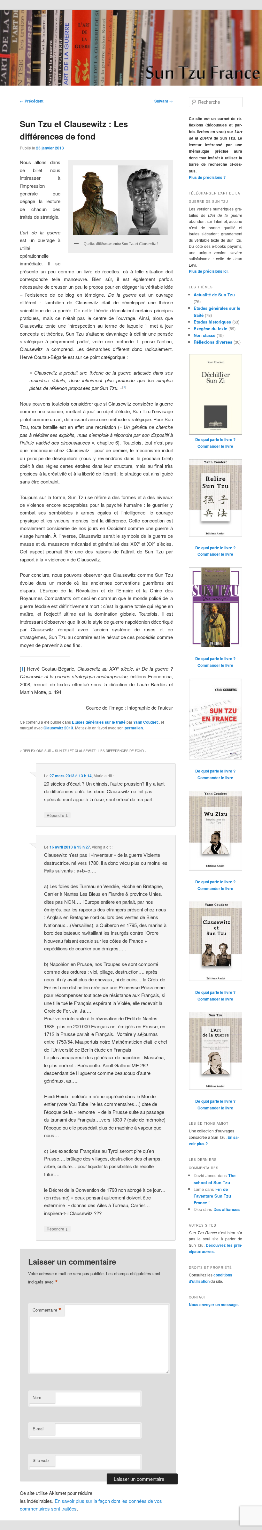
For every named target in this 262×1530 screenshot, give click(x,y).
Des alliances (226, 1209)
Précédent (31, 101)
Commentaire (47, 1310)
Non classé (204, 335)
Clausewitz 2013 (58, 728)
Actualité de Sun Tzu (214, 295)
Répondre (57, 815)
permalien (134, 728)
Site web (41, 1460)
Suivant (163, 101)
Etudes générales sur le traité (99, 722)
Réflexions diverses (213, 342)
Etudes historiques (212, 322)
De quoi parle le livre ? (215, 439)
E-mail (38, 1429)
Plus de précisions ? (207, 177)
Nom (37, 1397)
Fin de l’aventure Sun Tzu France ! (212, 1196)
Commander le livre (215, 446)
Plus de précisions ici (208, 271)
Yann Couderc (146, 722)
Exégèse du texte (210, 328)
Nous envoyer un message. (214, 1304)
